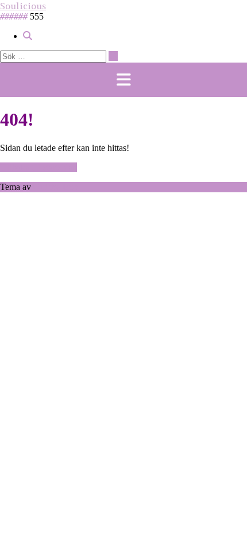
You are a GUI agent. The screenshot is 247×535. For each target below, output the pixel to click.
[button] (123, 80)
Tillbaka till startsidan (38, 167)
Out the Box (55, 187)
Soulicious (23, 5)
